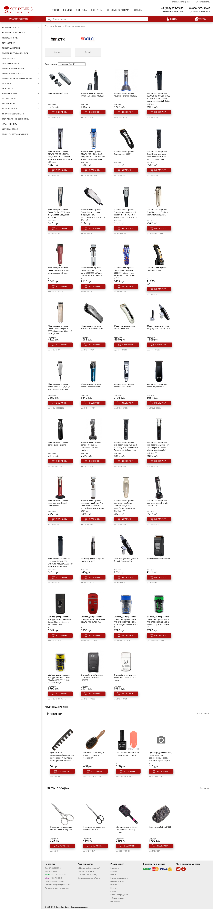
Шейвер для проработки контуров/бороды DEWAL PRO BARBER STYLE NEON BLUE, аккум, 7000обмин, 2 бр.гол (126, 621)
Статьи (113, 875)
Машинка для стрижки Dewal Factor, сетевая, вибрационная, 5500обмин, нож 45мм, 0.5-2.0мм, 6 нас (93, 214)
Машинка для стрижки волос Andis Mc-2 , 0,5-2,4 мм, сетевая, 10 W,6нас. (59, 387)
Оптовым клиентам (117, 10)
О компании (115, 885)
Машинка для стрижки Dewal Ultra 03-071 (157, 269)
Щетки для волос (10, 129)
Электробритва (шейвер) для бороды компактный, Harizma (125, 677)
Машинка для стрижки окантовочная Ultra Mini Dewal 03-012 (157, 503)
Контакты (96, 10)
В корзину (61, 112)
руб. (201, 18)
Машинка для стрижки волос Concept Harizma (91, 385)
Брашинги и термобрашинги (15, 134)
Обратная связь (203, 1)
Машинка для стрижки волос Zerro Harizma (58, 443)
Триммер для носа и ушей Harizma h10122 (92, 559)
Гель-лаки (6, 83)
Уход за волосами (10, 63)
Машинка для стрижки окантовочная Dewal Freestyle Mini (58, 503)
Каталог (58, 26)
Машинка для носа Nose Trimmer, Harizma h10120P (92, 94)
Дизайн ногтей (8, 104)
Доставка (81, 10)
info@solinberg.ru (57, 881)
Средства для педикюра (12, 73)
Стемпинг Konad (9, 109)
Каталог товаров (18, 19)
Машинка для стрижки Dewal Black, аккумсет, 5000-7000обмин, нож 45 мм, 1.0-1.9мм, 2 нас (158, 155)
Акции (55, 10)
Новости (113, 871)
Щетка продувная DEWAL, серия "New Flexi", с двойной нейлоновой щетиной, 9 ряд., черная (160, 756)
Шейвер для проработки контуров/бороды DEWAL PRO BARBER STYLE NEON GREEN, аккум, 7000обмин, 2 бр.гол (158, 621)
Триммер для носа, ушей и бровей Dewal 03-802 (126, 559)
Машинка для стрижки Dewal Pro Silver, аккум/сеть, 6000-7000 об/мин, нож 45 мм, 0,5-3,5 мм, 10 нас (92, 272)
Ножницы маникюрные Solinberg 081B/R (94, 828)
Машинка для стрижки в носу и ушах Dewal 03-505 (158, 327)
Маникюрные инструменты (14, 33)
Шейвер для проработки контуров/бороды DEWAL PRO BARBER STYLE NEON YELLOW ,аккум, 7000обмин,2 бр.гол (59, 680)
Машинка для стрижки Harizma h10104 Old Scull (92, 327)
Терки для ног (8, 43)
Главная (48, 26)
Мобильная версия (181, 1)
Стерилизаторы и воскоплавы (15, 119)
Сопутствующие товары (13, 114)
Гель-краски (7, 88)
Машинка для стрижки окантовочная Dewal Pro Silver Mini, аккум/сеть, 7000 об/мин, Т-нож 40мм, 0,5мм (92, 505)
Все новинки (202, 713)
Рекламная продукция (119, 878)
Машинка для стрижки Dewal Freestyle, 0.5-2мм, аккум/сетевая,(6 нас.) (157, 212)
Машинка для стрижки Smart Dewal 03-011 (124, 327)
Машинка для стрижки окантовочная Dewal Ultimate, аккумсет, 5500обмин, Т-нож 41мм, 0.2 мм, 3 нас (125, 505)
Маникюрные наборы (11, 28)
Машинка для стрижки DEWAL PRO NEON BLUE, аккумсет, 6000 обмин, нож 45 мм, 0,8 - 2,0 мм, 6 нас (93, 155)
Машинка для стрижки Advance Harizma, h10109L (125, 94)
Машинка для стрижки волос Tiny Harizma (157, 385)
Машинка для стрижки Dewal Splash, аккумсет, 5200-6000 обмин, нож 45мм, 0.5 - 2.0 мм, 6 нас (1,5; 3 (124, 272)
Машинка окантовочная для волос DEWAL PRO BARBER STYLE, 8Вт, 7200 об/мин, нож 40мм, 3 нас (60, 562)
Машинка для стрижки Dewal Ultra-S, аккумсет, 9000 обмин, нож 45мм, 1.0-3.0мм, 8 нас (60, 330)
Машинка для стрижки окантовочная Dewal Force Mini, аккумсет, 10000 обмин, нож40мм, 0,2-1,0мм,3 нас (158, 447)
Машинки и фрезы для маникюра (17, 78)
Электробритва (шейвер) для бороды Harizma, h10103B (92, 677)
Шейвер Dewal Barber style (158, 558)
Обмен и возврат (117, 881)
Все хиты (204, 788)
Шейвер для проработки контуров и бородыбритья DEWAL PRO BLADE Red (93, 619)
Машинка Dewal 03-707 (58, 93)
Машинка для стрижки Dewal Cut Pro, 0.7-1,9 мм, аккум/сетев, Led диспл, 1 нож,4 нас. (59, 213)
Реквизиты (114, 868)
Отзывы (137, 10)
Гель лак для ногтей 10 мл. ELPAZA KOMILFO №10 (128, 753)
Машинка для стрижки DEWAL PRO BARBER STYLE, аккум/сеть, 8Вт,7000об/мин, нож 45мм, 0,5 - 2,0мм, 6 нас (159, 98)
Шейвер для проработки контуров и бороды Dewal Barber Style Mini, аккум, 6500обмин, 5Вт (59, 620)
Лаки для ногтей (9, 93)
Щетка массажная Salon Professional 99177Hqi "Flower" (126, 829)
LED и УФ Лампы (9, 99)
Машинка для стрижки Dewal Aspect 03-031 (124, 152)
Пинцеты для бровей (11, 48)
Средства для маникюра (13, 68)
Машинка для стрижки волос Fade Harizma (124, 385)
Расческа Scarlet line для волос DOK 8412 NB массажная (93, 755)
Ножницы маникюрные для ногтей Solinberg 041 (61, 828)
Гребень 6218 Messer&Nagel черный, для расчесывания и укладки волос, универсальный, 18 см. (62, 757)
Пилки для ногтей (10, 38)
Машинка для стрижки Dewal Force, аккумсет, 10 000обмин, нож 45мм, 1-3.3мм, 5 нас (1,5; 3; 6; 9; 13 (125, 213)
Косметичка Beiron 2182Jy (160, 827)
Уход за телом (8, 58)
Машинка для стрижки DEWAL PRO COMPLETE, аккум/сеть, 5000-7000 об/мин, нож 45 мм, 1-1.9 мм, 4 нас (60, 156)
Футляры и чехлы (9, 124)
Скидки (67, 10)
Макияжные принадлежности (15, 53)
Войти (174, 19)
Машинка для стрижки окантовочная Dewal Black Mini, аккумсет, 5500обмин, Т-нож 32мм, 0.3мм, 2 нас (126, 446)
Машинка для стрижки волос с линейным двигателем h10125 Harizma (91, 446)
